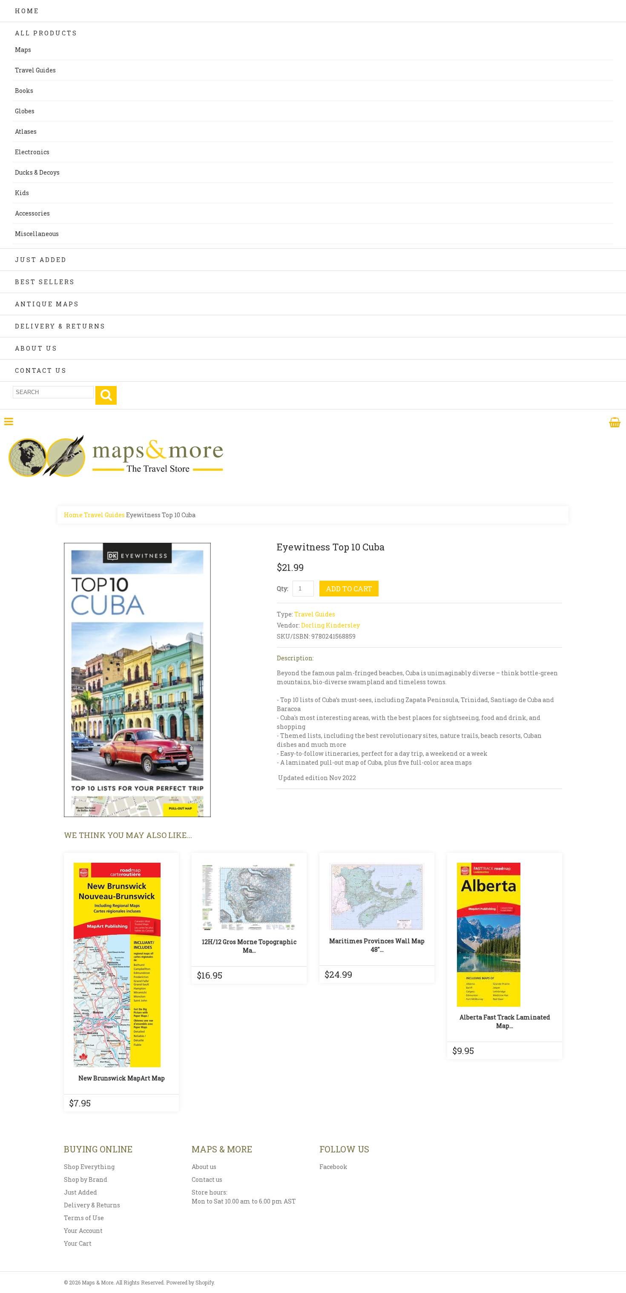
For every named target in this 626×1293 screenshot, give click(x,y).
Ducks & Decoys (37, 172)
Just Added (41, 260)
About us (204, 1167)
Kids (22, 193)
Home (27, 11)
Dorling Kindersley (330, 625)
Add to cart (349, 588)
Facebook (333, 1167)
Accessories (32, 213)
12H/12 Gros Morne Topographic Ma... (249, 946)
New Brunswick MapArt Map (121, 1078)
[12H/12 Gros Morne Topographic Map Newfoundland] (249, 897)
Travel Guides (35, 70)
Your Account (83, 1231)
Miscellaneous (37, 234)
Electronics (32, 152)
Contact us (207, 1179)
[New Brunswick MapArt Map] (121, 965)
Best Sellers (45, 282)
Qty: (282, 589)
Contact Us (41, 370)
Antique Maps (47, 304)
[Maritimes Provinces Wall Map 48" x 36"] (377, 896)
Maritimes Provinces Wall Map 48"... (377, 945)
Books (24, 90)
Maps (23, 50)
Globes (24, 111)
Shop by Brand (85, 1179)
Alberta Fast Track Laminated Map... (504, 1021)
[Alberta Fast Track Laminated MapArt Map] (504, 935)
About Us (36, 348)
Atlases (26, 131)
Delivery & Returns (60, 326)
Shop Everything (89, 1167)
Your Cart (78, 1243)
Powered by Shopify (190, 1282)
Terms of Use (84, 1218)
